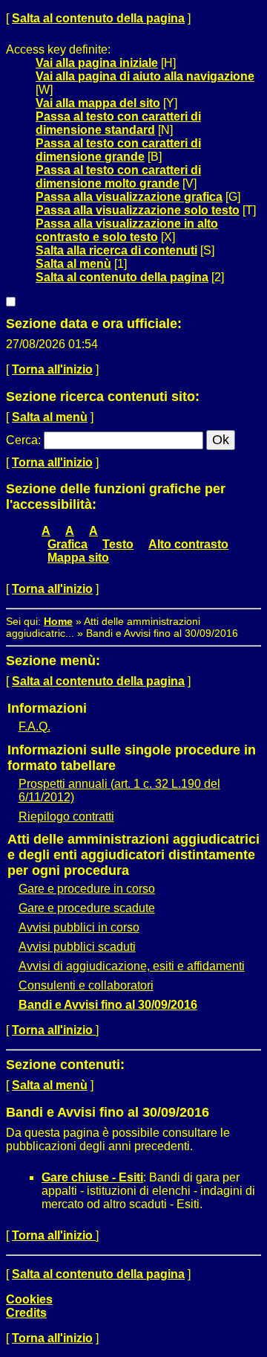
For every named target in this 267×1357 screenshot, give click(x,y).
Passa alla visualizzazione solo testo (138, 210)
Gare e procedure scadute (87, 908)
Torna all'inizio (52, 369)
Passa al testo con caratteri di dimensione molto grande (118, 177)
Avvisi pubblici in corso (79, 927)
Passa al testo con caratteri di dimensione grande (118, 150)
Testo (118, 544)
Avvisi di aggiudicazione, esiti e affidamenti (132, 966)
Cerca (22, 440)
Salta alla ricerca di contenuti (116, 250)
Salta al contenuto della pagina (98, 18)
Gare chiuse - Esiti (92, 1177)
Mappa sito (78, 557)
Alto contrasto (188, 544)
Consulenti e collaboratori (86, 985)
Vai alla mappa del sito (98, 103)
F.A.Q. (34, 726)
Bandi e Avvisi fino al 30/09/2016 (108, 1004)
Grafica (67, 544)
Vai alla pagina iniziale (97, 63)
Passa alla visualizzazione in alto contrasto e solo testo (127, 230)
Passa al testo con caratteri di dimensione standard (118, 123)
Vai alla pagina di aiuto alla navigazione (145, 76)
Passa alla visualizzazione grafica (129, 196)
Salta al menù (73, 263)
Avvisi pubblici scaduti (77, 946)
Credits (26, 1312)
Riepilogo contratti (66, 816)
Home (58, 621)
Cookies (29, 1299)
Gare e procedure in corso (87, 888)
